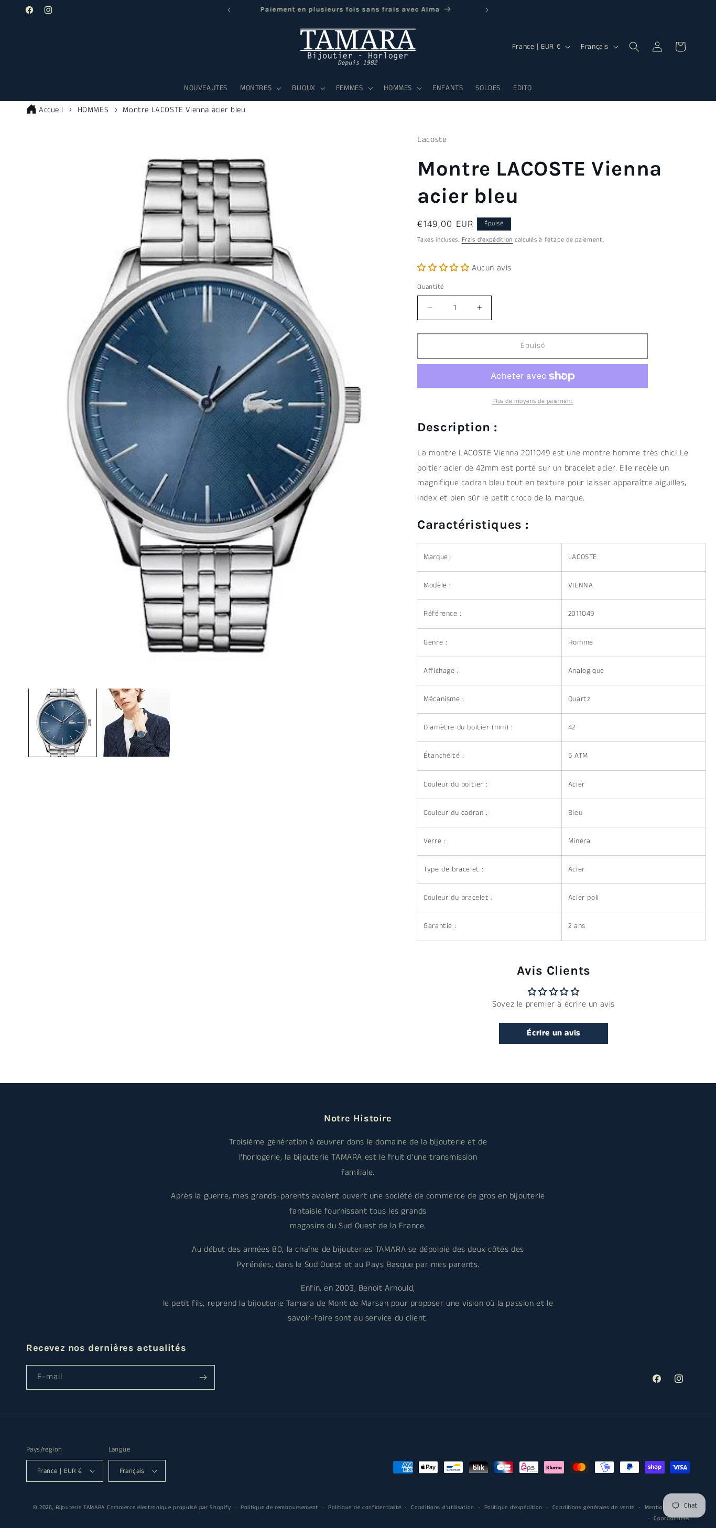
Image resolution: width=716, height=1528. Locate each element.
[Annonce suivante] (486, 10)
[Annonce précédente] (229, 10)
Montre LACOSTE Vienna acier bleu (184, 109)
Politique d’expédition (513, 1507)
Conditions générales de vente (593, 1507)
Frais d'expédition (487, 239)
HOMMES (93, 109)
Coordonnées (672, 1518)
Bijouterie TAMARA (80, 1507)
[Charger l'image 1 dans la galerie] (62, 722)
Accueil (51, 109)
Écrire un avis (553, 1033)
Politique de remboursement (279, 1507)
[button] (260, 88)
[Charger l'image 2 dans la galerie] (135, 722)
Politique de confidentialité (365, 1507)
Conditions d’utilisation (442, 1507)
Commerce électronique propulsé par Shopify (169, 1507)
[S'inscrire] (202, 1377)
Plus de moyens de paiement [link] (532, 401)
